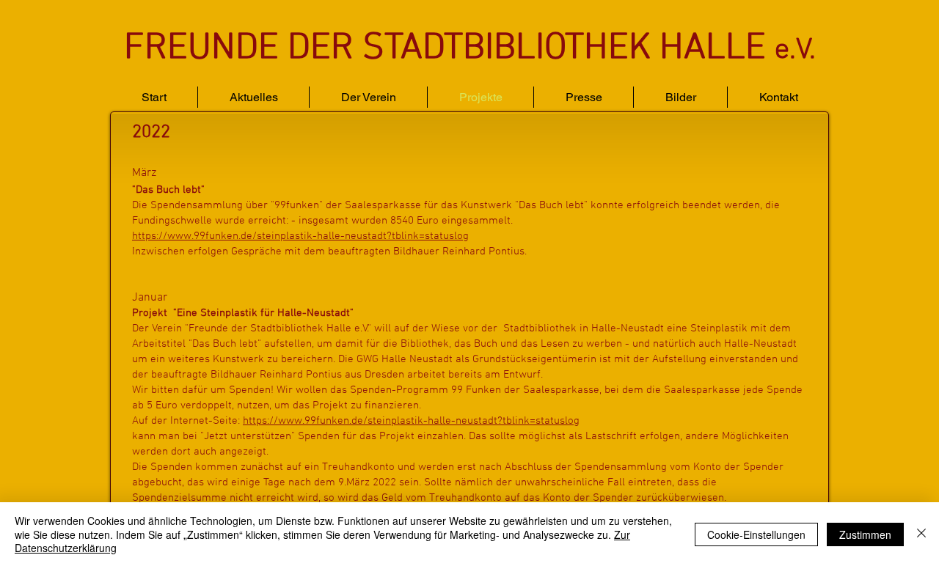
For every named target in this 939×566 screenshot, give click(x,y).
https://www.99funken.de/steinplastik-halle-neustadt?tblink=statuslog (300, 236)
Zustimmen (865, 534)
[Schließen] (921, 534)
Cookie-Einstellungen (756, 534)
